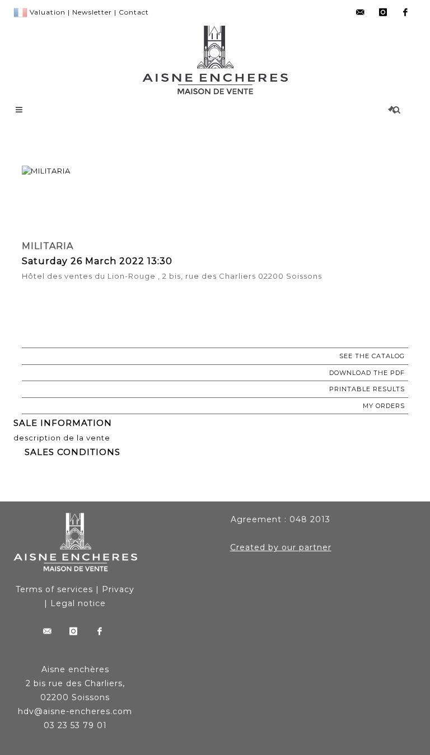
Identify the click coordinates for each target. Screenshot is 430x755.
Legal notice (78, 603)
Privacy (118, 589)
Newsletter (92, 12)
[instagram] (383, 12)
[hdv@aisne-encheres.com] (360, 12)
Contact (134, 12)
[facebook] (405, 12)
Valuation (48, 12)
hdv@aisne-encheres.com (75, 711)
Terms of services (54, 589)
